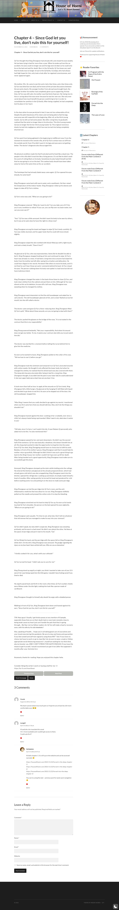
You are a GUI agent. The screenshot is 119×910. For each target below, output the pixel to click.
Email (16, 847)
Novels (24, 20)
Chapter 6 (85, 140)
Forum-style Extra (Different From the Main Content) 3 (92, 182)
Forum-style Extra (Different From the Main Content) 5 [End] (92, 156)
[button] (115, 906)
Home (16, 20)
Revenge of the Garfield (97, 93)
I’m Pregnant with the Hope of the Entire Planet (96, 74)
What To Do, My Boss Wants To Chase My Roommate (93, 164)
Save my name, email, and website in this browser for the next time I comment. (43, 865)
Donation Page (74, 20)
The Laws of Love (98, 115)
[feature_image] (83, 74)
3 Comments (44, 47)
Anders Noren (95, 902)
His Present (96, 80)
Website (17, 856)
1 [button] (55, 636)
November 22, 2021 (21, 47)
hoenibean (34, 47)
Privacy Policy (47, 20)
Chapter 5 (85, 147)
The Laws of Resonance (89, 143)
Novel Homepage (21, 678)
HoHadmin (30, 749)
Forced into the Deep (97, 104)
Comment (18, 817)
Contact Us (61, 20)
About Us (34, 20)
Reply (22, 715)
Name (16, 838)
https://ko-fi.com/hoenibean (24, 668)
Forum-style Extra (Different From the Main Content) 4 (92, 170)
